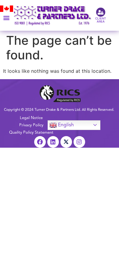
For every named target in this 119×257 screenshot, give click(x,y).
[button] (7, 17)
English (65, 124)
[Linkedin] (53, 142)
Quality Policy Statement (31, 132)
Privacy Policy (31, 125)
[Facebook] (40, 142)
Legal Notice (31, 118)
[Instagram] (79, 142)
